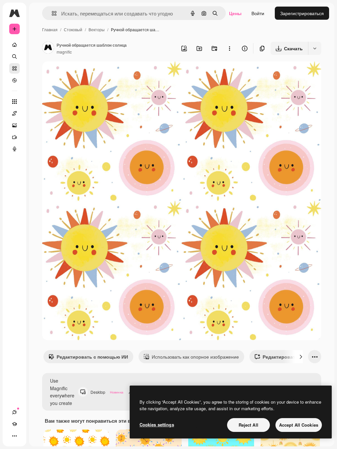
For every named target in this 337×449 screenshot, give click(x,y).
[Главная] (14, 44)
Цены (235, 13)
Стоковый (73, 29)
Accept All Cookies (298, 425)
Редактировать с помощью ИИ (92, 356)
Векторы (97, 29)
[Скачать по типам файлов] (314, 48)
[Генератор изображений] (14, 125)
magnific (64, 52)
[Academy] (14, 424)
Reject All (248, 425)
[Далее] (301, 356)
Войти (257, 13)
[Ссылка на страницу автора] (48, 48)
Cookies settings (157, 424)
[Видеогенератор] (14, 137)
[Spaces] (14, 113)
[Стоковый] (14, 68)
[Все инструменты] (14, 101)
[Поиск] (14, 56)
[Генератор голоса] (14, 149)
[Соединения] (14, 412)
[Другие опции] (229, 48)
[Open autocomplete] (51, 13)
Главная (50, 29)
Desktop (107, 392)
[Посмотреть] (14, 80)
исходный (86, 74)
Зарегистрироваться (302, 13)
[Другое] (14, 436)
